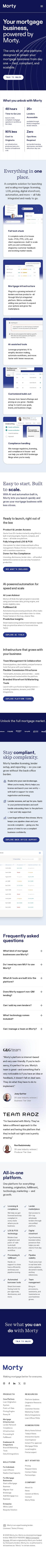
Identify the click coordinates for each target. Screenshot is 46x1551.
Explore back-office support (21, 839)
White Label (8, 1507)
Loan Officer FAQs (32, 1418)
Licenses (6, 1528)
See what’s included (17, 569)
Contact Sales (31, 1472)
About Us (28, 1487)
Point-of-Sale (8, 1408)
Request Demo (31, 1469)
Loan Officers (8, 1470)
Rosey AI (6, 1414)
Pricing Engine (9, 1411)
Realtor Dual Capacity (11, 1473)
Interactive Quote (32, 1437)
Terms (13, 1528)
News (27, 1490)
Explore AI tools (15, 635)
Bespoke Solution (10, 1510)
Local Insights (30, 1449)
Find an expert (31, 1452)
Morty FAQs (30, 1500)
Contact (28, 1497)
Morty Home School (33, 1430)
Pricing (28, 1466)
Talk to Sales (13, 77)
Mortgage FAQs (31, 1446)
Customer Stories (32, 1409)
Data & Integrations (11, 1454)
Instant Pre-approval (33, 1443)
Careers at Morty (32, 1494)
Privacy (20, 1528)
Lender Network (9, 1425)
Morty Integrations (32, 1415)
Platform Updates (32, 1399)
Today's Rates (30, 1433)
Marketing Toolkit (32, 1412)
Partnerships (30, 1475)
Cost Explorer (30, 1440)
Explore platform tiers (18, 699)
